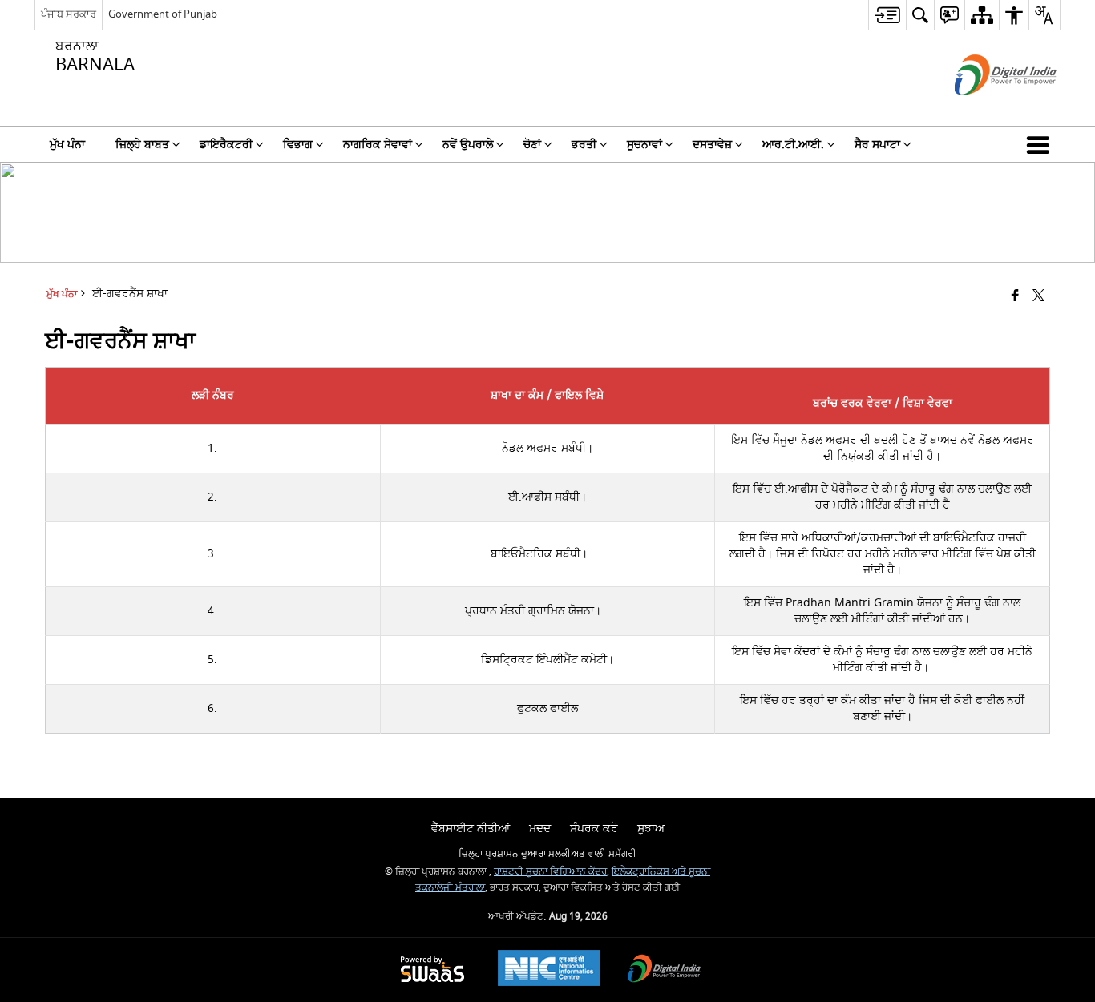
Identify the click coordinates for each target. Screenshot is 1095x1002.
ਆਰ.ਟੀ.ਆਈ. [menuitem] (793, 144)
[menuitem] (887, 15)
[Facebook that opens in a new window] (1015, 297)
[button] (1041, 144)
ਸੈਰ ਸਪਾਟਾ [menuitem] (877, 144)
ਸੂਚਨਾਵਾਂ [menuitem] (644, 144)
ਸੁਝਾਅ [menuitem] (651, 828)
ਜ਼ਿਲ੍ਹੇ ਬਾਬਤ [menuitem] (142, 144)
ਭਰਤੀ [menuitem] (584, 144)
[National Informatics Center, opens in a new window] (549, 970)
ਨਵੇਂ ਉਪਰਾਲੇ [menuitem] (467, 144)
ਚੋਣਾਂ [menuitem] (532, 144)
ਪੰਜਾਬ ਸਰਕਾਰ (68, 14)
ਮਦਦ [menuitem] (540, 828)
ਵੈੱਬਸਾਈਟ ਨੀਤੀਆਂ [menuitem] (470, 828)
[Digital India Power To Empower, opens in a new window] (664, 970)
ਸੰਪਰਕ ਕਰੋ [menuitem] (594, 828)
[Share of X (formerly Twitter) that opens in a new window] (1038, 297)
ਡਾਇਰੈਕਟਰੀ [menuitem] (226, 144)
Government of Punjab (162, 14)
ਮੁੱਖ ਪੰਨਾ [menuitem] (67, 144)
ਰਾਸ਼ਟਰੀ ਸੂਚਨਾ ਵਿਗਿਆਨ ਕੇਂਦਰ (550, 872)
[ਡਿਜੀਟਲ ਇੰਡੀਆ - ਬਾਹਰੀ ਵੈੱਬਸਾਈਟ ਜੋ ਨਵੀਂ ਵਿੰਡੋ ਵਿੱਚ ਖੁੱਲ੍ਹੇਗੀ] (986, 109)
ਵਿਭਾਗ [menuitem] (298, 144)
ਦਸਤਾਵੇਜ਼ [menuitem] (712, 144)
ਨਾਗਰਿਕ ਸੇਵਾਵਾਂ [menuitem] (377, 144)
